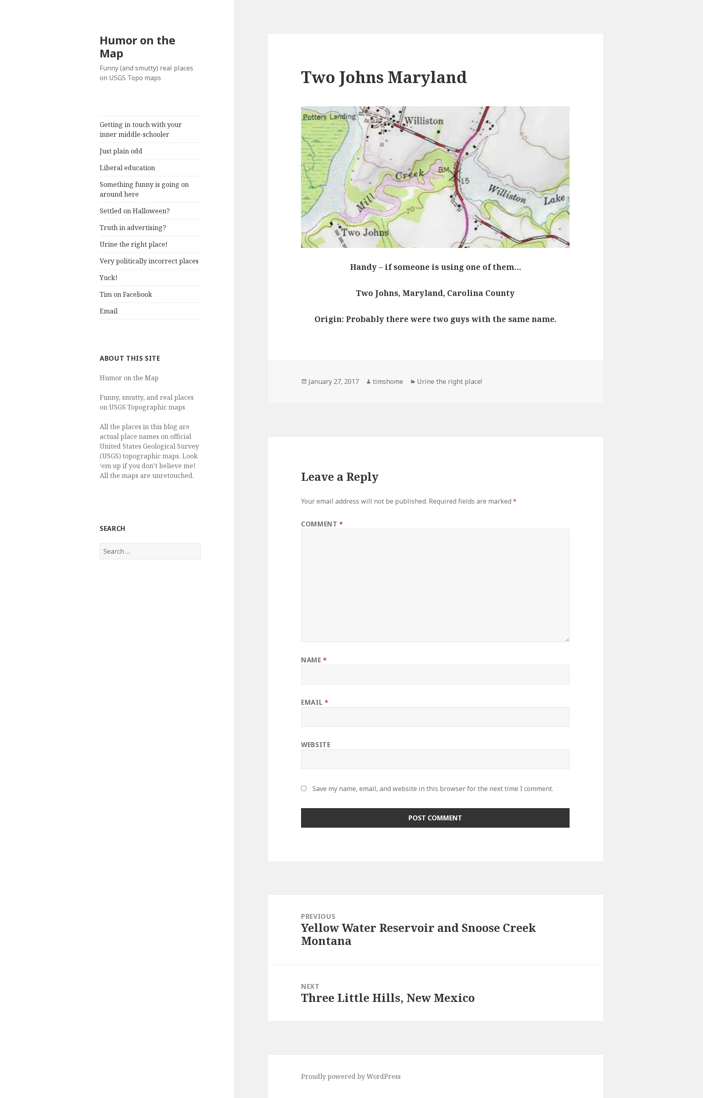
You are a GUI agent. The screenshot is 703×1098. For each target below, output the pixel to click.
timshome (388, 381)
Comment (322, 523)
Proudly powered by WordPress (351, 1076)
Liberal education (127, 167)
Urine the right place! (134, 244)
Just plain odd (121, 151)
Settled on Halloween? (135, 210)
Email (109, 311)
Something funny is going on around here (144, 189)
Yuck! (109, 277)
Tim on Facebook (126, 294)
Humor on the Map (137, 47)
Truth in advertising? (133, 227)
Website (315, 744)
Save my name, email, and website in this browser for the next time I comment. (432, 788)
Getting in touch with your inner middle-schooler (141, 129)
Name (314, 659)
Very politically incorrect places (149, 260)
